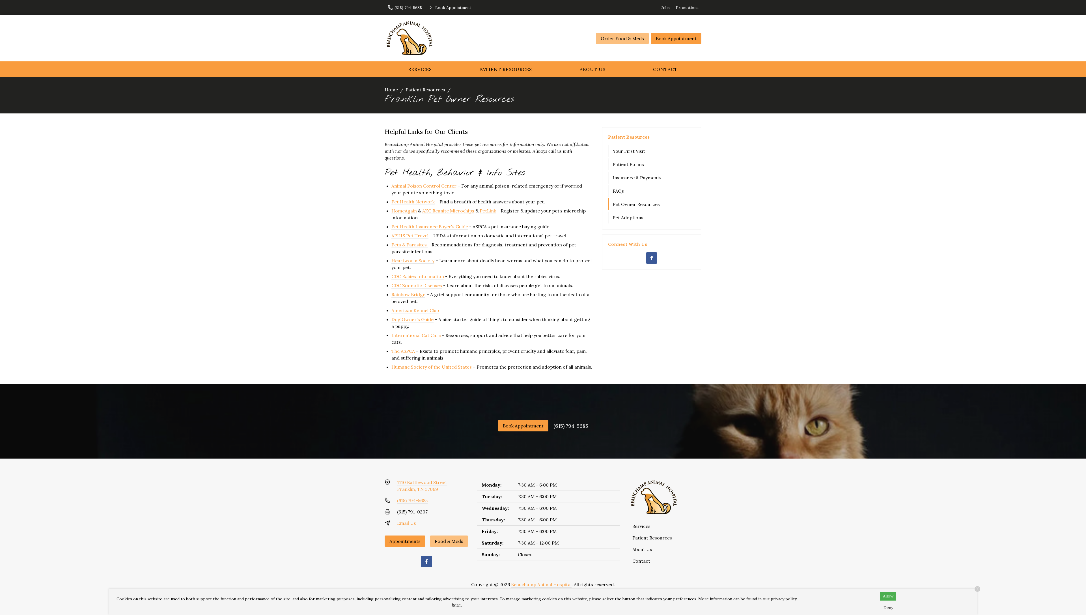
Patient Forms (628, 164)
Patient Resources (505, 69)
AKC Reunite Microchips (448, 211)
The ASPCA (403, 351)
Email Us (406, 523)
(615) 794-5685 (570, 426)
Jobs (665, 7)
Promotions (687, 7)
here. (457, 604)
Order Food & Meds (622, 38)
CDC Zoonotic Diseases (416, 285)
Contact (665, 69)
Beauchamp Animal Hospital (541, 584)
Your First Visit (629, 151)
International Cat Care (416, 335)
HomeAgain (404, 211)
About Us (593, 69)
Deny (888, 607)
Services (420, 69)
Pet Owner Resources (636, 204)
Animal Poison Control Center (423, 186)
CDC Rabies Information (417, 276)
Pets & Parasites (409, 245)
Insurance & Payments (637, 177)
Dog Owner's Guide (412, 319)
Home (391, 90)
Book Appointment (676, 38)
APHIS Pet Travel (409, 235)
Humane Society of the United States (431, 367)
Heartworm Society (412, 260)
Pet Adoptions (628, 217)
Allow (888, 596)
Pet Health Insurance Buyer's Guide (429, 226)
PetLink (488, 211)
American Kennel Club (415, 310)
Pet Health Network (413, 202)
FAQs (618, 191)
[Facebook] (651, 258)
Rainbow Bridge (408, 294)
